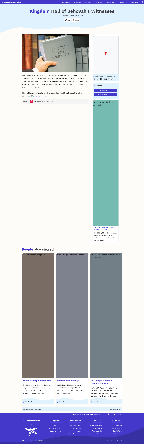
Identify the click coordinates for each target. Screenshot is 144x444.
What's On (57, 425)
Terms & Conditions (115, 434)
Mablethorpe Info (96, 425)
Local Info (134, 2)
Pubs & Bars (57, 434)
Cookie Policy (117, 431)
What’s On (77, 2)
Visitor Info (123, 2)
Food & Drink (110, 2)
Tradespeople (97, 431)
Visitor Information (74, 434)
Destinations (77, 428)
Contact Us (118, 425)
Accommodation (75, 425)
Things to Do (65, 2)
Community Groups (95, 434)
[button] (142, 2)
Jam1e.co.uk (118, 441)
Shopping (99, 2)
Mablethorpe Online (12, 2)
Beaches (78, 431)
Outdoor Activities (54, 428)
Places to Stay (87, 2)
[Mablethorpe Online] (2, 2)
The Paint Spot (40, 96)
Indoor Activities (55, 431)
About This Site (117, 428)
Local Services (97, 428)
